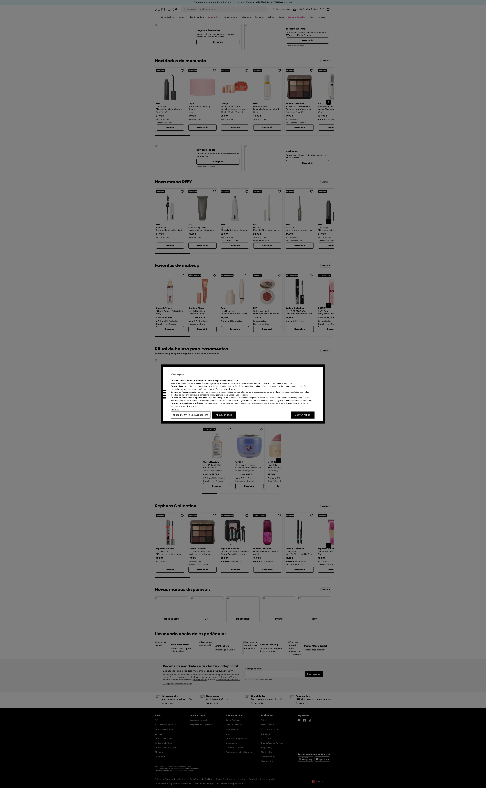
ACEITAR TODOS (302, 415)
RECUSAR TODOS (224, 415)
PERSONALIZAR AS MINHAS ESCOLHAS (190, 415)
